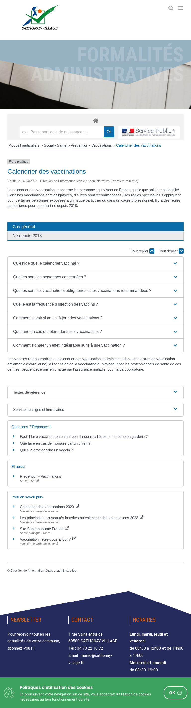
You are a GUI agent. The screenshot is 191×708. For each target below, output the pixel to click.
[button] (95, 263)
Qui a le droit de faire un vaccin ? (46, 450)
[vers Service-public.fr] (149, 132)
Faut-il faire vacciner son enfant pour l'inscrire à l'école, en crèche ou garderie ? (84, 436)
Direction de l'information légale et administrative (43, 570)
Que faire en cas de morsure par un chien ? (55, 443)
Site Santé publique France (42, 529)
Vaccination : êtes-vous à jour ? (46, 539)
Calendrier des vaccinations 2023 (47, 507)
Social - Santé (55, 145)
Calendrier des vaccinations (138, 145)
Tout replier (140, 251)
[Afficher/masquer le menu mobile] (181, 8)
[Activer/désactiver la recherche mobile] (170, 8)
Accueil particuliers (25, 145)
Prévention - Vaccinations (92, 145)
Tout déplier (169, 251)
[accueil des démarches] (95, 120)
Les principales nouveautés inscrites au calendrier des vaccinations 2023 (79, 518)
